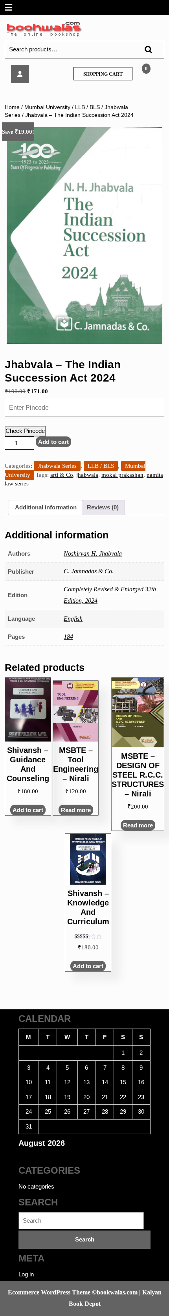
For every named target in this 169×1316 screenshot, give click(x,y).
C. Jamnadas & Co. (89, 571)
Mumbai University (47, 107)
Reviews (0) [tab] (103, 507)
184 (68, 636)
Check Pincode (25, 430)
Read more (138, 825)
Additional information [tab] (46, 507)
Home (12, 107)
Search (144, 49)
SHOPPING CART (103, 74)
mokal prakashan (122, 475)
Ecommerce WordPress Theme (49, 1292)
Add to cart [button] (28, 810)
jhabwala (87, 475)
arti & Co (61, 475)
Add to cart (53, 441)
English (73, 618)
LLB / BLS (87, 107)
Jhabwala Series (57, 466)
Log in (26, 1274)
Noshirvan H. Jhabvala (93, 553)
